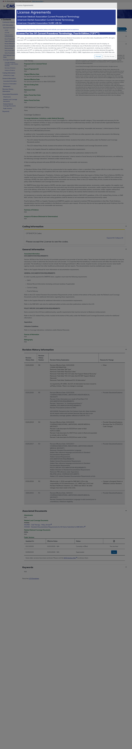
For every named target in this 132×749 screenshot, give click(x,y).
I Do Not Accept (109, 56)
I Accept (98, 56)
